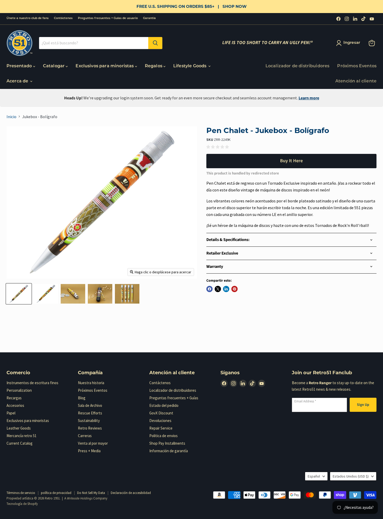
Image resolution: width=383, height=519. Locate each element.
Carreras (85, 435)
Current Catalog (20, 443)
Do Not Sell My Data (91, 493)
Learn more (309, 98)
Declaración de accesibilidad (131, 493)
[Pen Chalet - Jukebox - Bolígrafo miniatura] (19, 293)
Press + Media (89, 450)
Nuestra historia (91, 382)
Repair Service (160, 428)
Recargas (14, 397)
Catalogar (54, 66)
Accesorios (15, 405)
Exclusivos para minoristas (105, 66)
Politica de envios (163, 435)
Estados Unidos (351, 476)
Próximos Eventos (356, 66)
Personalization (19, 390)
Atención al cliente (355, 81)
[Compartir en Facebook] (209, 289)
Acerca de (18, 81)
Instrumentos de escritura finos (32, 382)
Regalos (154, 66)
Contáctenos (63, 18)
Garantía (149, 18)
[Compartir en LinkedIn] (226, 289)
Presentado (20, 66)
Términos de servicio (21, 493)
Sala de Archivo (90, 405)
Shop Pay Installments (167, 443)
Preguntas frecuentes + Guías (173, 397)
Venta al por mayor (93, 443)
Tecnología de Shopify (22, 504)
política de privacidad (56, 493)
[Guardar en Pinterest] (234, 289)
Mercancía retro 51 (21, 435)
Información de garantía (168, 450)
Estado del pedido (163, 405)
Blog (81, 397)
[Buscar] (155, 43)
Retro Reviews (90, 428)
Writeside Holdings (79, 498)
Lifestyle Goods (190, 66)
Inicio (11, 116)
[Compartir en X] (218, 289)
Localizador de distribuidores (297, 66)
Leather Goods (19, 428)
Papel (11, 413)
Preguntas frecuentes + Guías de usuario (108, 18)
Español (314, 476)
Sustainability (89, 420)
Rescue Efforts (90, 413)
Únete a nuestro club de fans (28, 18)
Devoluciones (160, 420)
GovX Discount (161, 413)
